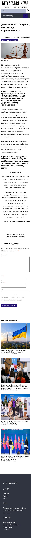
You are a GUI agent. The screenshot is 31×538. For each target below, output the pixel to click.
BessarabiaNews (25, 37)
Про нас (6, 530)
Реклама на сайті (9, 522)
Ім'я (2, 275)
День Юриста (20, 234)
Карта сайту (7, 513)
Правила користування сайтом (14, 508)
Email (3, 282)
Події (3, 40)
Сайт (2, 289)
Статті (7, 40)
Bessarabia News (11, 234)
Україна (21, 236)
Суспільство (13, 40)
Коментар (4, 255)
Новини (6, 494)
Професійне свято (12, 236)
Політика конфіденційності (13, 510)
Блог (5, 498)
